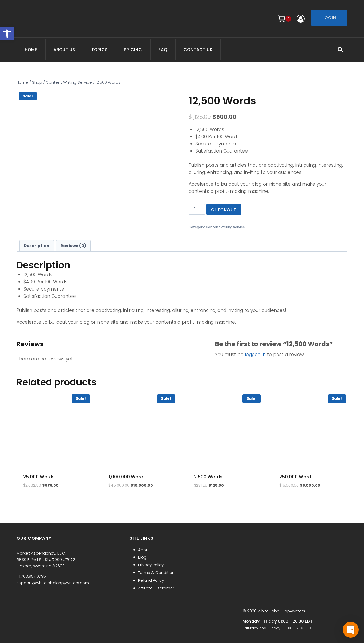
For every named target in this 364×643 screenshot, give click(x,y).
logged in (255, 354)
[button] (7, 33)
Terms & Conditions (157, 572)
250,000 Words (296, 477)
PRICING (133, 49)
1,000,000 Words (127, 477)
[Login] (301, 18)
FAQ (163, 49)
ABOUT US (64, 49)
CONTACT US (198, 49)
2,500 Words (208, 477)
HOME (31, 49)
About (144, 549)
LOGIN (329, 18)
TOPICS (99, 49)
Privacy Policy (151, 565)
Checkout (224, 210)
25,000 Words (39, 477)
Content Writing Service (225, 227)
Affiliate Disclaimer (156, 588)
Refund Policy (151, 580)
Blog (142, 557)
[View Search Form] (342, 49)
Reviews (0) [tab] (73, 246)
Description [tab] (37, 246)
